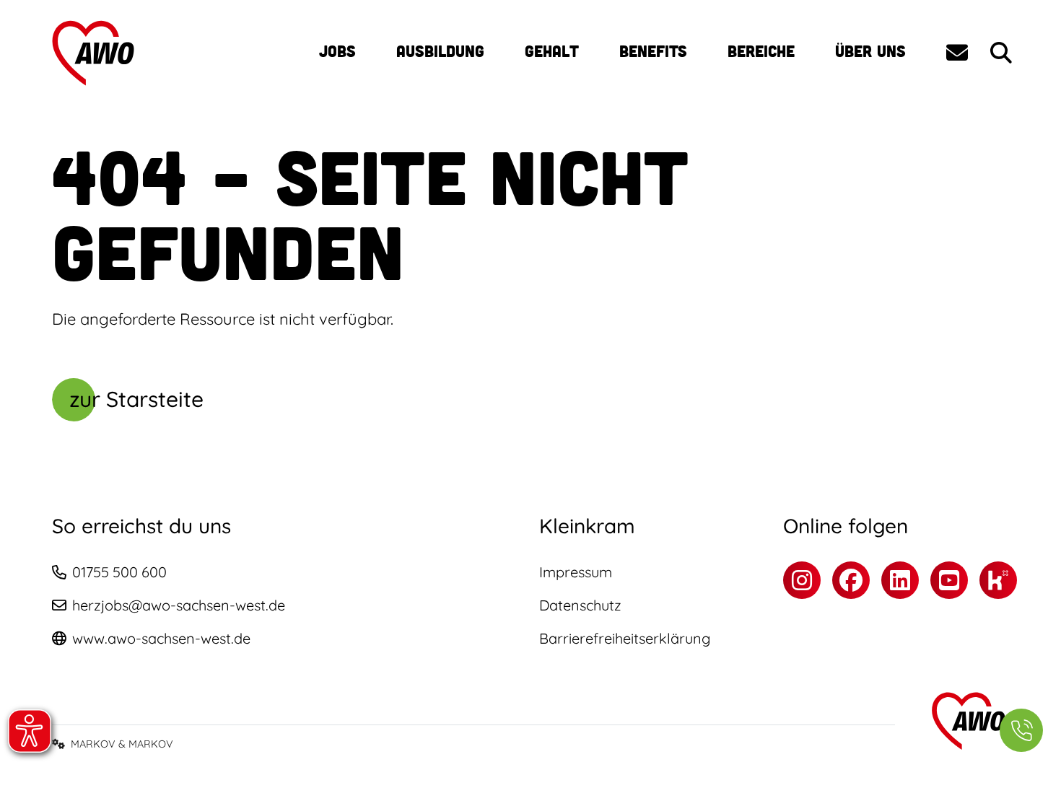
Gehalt (552, 51)
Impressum (575, 572)
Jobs (337, 51)
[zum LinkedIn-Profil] (900, 580)
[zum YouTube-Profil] (949, 580)
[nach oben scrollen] (1021, 672)
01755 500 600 (119, 572)
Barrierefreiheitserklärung (624, 638)
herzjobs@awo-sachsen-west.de (178, 605)
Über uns (870, 51)
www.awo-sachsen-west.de (161, 638)
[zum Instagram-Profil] (802, 580)
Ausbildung (440, 51)
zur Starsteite (136, 399)
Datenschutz (580, 605)
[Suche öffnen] (1001, 53)
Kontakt (957, 52)
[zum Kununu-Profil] (998, 580)
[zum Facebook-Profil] (851, 580)
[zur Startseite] (94, 53)
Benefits (653, 51)
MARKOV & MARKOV (122, 743)
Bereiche (761, 51)
